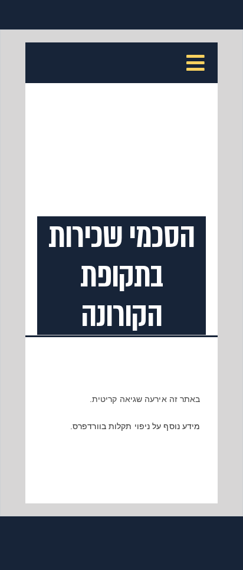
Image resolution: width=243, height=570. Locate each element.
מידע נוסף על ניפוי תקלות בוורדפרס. (135, 426)
